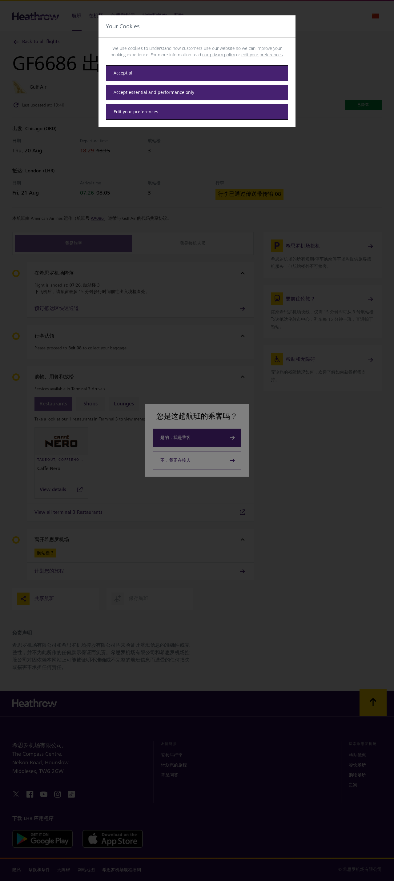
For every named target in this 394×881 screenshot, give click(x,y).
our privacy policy (218, 55)
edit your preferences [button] (262, 55)
